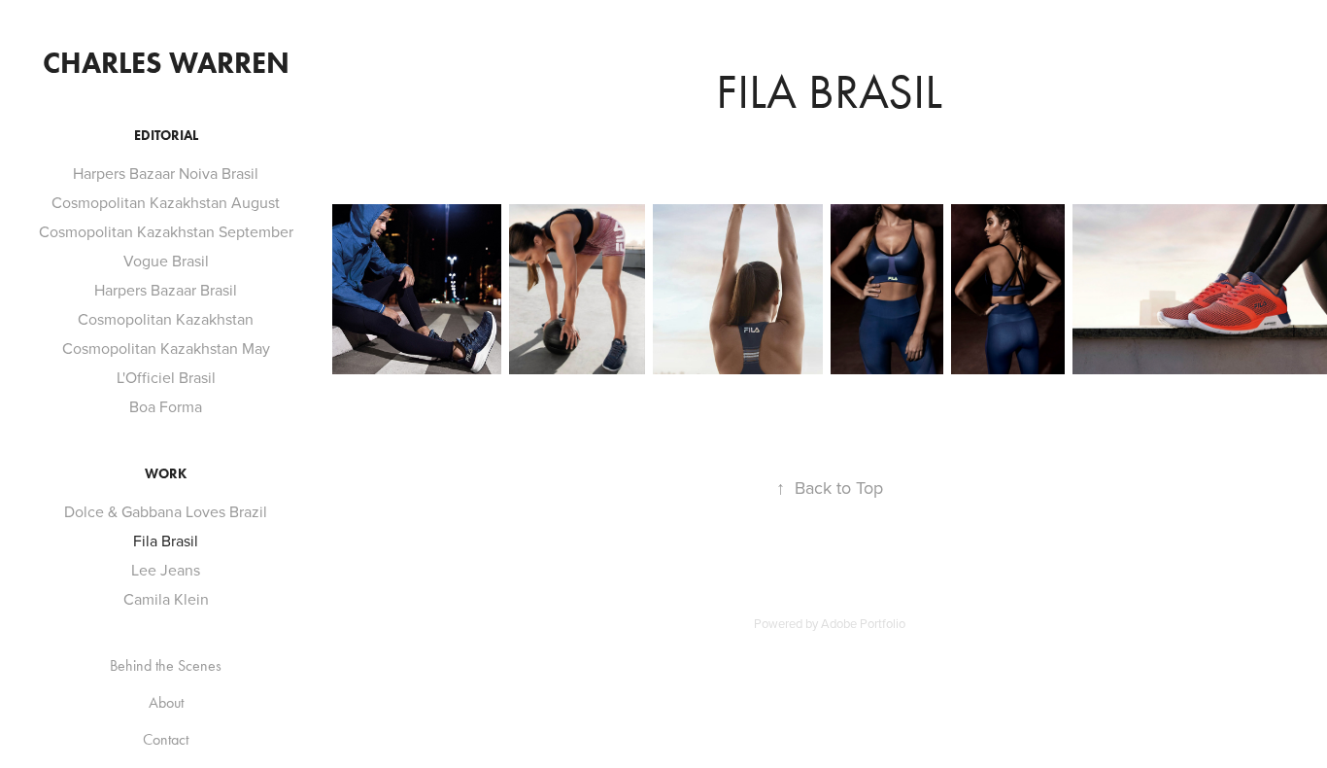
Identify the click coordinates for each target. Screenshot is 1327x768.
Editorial (166, 135)
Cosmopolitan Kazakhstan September (166, 231)
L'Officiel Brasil (166, 377)
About (166, 702)
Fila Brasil (165, 540)
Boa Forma (165, 406)
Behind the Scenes (165, 665)
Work (166, 474)
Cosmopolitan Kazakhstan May (166, 348)
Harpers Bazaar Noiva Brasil (165, 173)
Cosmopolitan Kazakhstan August (165, 202)
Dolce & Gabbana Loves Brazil (165, 511)
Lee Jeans (165, 569)
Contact (165, 739)
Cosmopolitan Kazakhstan (166, 319)
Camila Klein (166, 599)
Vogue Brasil (166, 260)
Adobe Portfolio (863, 623)
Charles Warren (166, 63)
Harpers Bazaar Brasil (165, 289)
